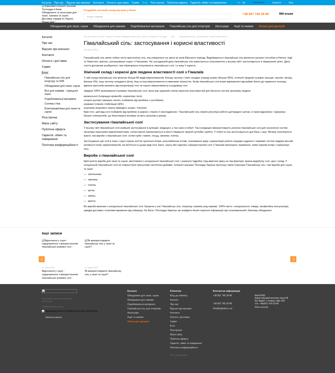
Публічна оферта (177, 2)
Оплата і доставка (118, 2)
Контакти (98, 2)
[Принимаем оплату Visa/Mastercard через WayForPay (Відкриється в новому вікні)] (70, 311)
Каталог (46, 2)
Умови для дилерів (272, 26)
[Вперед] (293, 259)
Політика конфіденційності (60, 145)
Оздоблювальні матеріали (147, 26)
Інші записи (52, 233)
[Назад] (42, 259)
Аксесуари (222, 26)
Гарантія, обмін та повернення (208, 2)
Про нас (59, 2)
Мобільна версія (53, 317)
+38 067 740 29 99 (255, 13)
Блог (145, 2)
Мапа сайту (50, 123)
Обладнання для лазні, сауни (69, 26)
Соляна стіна (52, 103)
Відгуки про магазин (78, 2)
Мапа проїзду (261, 307)
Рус (239, 3)
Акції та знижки (243, 26)
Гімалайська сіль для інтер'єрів (190, 26)
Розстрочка (157, 2)
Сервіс (135, 2)
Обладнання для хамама (109, 26)
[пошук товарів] (227, 16)
